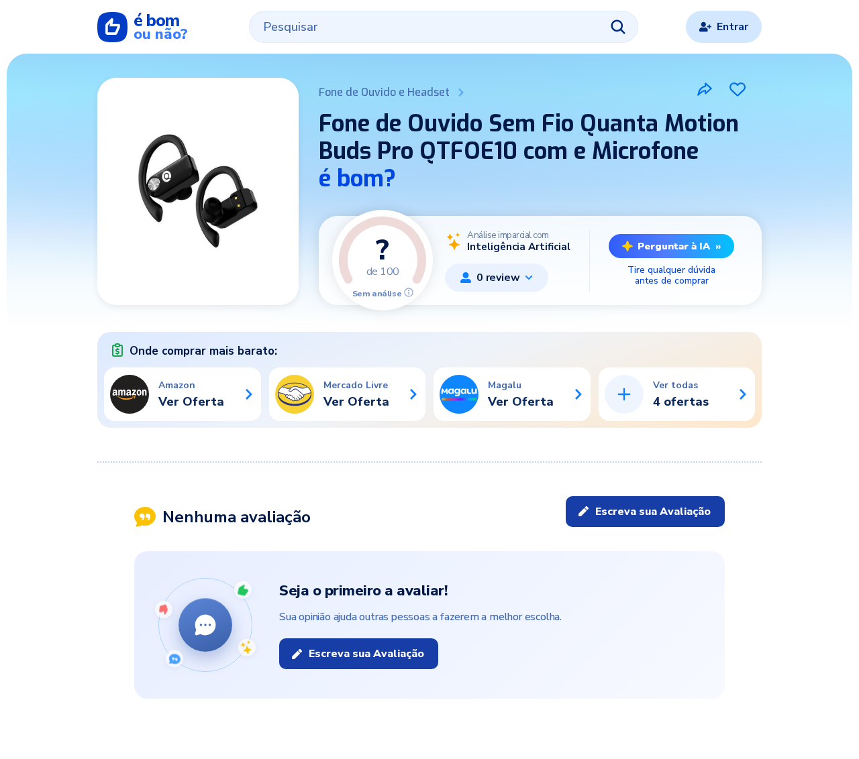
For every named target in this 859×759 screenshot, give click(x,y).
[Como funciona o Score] (409, 292)
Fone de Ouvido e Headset (384, 92)
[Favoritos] (737, 89)
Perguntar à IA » (679, 246)
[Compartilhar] (704, 89)
